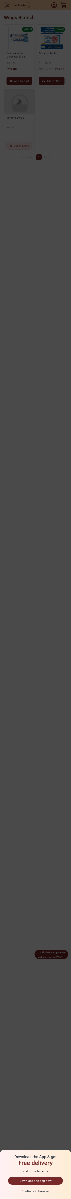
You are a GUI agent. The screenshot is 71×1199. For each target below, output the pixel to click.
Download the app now (36, 1181)
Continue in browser (35, 1191)
